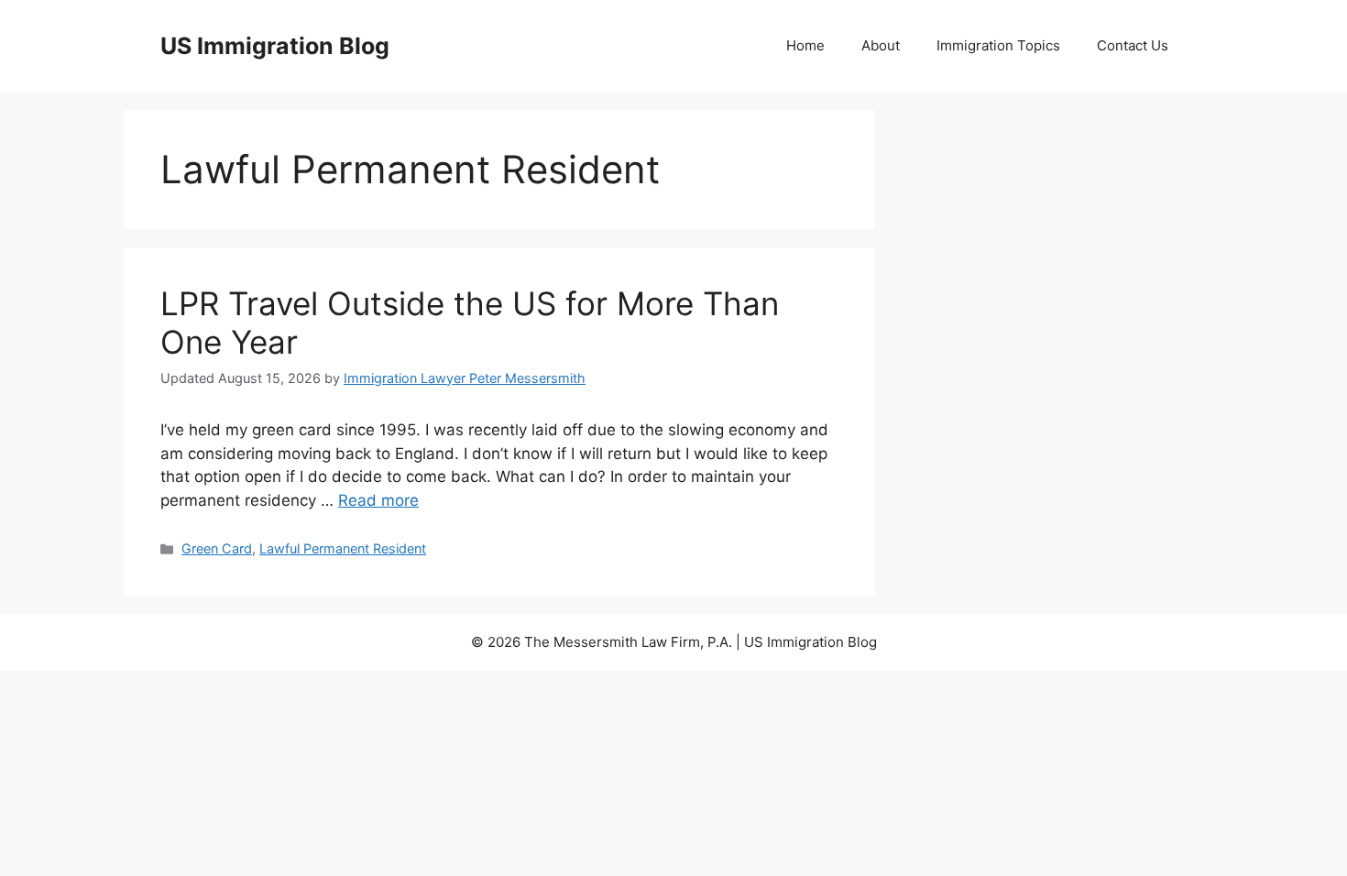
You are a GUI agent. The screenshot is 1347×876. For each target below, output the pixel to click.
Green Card (216, 548)
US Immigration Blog (274, 46)
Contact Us (1132, 45)
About (880, 45)
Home (805, 45)
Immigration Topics (998, 45)
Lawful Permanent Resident (342, 548)
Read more (378, 500)
